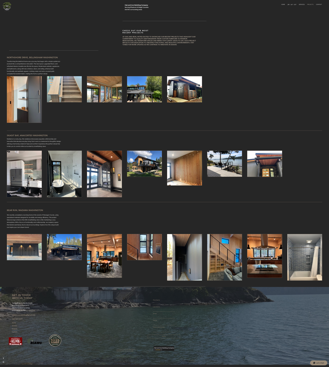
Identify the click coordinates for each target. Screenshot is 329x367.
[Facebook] (3, 358)
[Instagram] (3, 362)
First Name (156, 300)
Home (14, 323)
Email (155, 313)
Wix (132, 351)
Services (14, 326)
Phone (155, 320)
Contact (14, 332)
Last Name (156, 307)
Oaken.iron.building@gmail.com (23, 315)
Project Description (159, 327)
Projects (14, 329)
